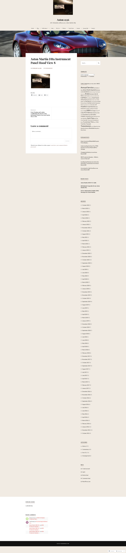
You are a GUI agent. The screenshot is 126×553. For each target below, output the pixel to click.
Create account (86, 468)
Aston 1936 (63, 19)
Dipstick (87, 99)
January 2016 (85, 427)
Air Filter (92, 83)
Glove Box (93, 104)
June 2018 (84, 340)
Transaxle (88, 124)
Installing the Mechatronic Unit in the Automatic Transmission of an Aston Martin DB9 (90, 163)
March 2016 (85, 420)
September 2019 (86, 301)
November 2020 (86, 256)
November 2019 (86, 295)
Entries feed (85, 475)
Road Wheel (85, 114)
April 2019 (84, 314)
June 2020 (84, 272)
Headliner (84, 106)
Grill (96, 104)
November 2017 (86, 359)
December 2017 (86, 356)
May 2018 (84, 343)
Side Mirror (85, 118)
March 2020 (85, 282)
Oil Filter (97, 110)
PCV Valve (87, 112)
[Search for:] (90, 63)
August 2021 (85, 234)
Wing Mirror (97, 128)
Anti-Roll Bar (96, 87)
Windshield (91, 128)
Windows (87, 128)
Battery (88, 91)
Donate (78, 28)
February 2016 (86, 423)
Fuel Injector (88, 101)
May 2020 (84, 276)
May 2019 (84, 311)
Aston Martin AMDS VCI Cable (88, 182)
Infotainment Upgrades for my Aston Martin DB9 (90, 186)
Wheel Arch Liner (97, 126)
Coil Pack (84, 98)
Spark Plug (90, 118)
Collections (44, 28)
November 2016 (86, 394)
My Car (58, 28)
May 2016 (84, 414)
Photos (64, 28)
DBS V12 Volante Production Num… (37, 518)
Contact (93, 28)
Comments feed (86, 478)
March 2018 (85, 349)
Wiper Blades (83, 130)
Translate (91, 76)
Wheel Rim (83, 128)
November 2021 (86, 227)
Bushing (91, 94)
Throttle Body (86, 122)
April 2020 (84, 279)
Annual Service (87, 87)
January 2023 (85, 211)
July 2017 (84, 372)
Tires (92, 122)
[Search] (98, 63)
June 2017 (84, 375)
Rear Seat (93, 112)
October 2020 (85, 260)
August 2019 (85, 304)
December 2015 (86, 430)
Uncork (92, 126)
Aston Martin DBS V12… (34, 525)
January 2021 (85, 250)
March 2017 (85, 382)
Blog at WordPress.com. (63, 543)
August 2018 (85, 333)
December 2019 (86, 292)
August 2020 (85, 266)
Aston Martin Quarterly (90, 90)
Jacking (91, 108)
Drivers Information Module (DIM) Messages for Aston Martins (90, 191)
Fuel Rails (89, 103)
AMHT (95, 83)
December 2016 (86, 391)
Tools (94, 122)
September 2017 (86, 365)
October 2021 (85, 231)
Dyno (91, 99)
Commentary (85, 449)
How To (84, 452)
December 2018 (86, 324)
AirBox (88, 83)
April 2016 (84, 417)
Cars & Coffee (94, 95)
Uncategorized (86, 455)
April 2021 (84, 240)
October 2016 (85, 398)
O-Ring (84, 110)
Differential (83, 99)
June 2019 (84, 308)
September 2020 (86, 263)
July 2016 (84, 407)
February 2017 (86, 385)
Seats (89, 114)
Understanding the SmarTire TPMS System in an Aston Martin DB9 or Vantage (89, 147)
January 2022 (85, 224)
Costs (52, 28)
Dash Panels (95, 98)
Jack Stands (95, 108)
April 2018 (84, 346)
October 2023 (85, 205)
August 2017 (85, 369)
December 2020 (86, 253)
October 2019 (85, 298)
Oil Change (93, 110)
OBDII (88, 110)
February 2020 (86, 285)
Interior (88, 108)
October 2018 (85, 327)
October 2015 (85, 433)
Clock (98, 95)
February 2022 (86, 221)
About (32, 28)
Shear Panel (93, 116)
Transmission (86, 126)
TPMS (97, 122)
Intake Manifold (91, 106)
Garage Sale (85, 28)
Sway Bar (85, 120)
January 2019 (85, 321)
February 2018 (86, 353)
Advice (84, 446)
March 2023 (85, 208)
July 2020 (84, 269)
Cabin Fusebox (87, 95)
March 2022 (85, 218)
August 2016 (85, 404)
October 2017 (85, 362)
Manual (82, 110)
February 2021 (86, 247)
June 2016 (84, 410)
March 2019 (85, 317)
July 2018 (84, 337)
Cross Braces (89, 97)
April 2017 (84, 378)
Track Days (71, 28)
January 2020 (85, 288)
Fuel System (86, 104)
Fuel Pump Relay (94, 101)
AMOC (98, 83)
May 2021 (84, 237)
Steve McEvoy (48, 68)
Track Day (83, 124)
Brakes (87, 94)
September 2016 (86, 401)
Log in (83, 472)
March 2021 (85, 243)
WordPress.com (86, 481)
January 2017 (85, 388)
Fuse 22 (89, 104)
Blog (38, 28)
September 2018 (86, 330)
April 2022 (84, 215)
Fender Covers (94, 99)
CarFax (91, 95)
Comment (67, 141)
